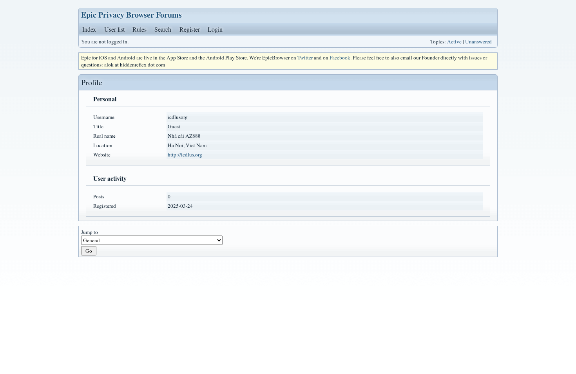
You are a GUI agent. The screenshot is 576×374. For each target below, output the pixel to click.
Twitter (305, 57)
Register (189, 29)
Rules (139, 29)
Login (215, 29)
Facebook (340, 57)
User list (114, 29)
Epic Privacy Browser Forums (131, 14)
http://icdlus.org (185, 154)
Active (454, 41)
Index (89, 29)
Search (162, 29)
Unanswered (478, 41)
